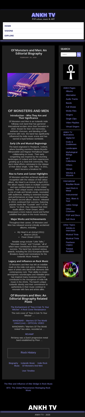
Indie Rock (42, 363)
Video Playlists (72, 122)
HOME (8, 26)
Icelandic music (28, 363)
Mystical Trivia (72, 238)
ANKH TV (43, 14)
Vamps (69, 169)
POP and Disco (73, 215)
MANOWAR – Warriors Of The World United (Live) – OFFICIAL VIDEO (30, 321)
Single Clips (71, 119)
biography (13, 363)
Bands (69, 103)
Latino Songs (72, 205)
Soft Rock (70, 219)
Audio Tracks (72, 99)
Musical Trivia (72, 234)
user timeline (28, 371)
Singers (69, 115)
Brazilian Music (73, 184)
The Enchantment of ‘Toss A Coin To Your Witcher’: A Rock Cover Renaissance (30, 308)
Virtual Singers (72, 126)
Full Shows (71, 107)
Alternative (71, 95)
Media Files (71, 111)
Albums (69, 91)
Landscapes (71, 148)
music (17, 366)
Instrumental (71, 194)
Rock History (28, 352)
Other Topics (69, 225)
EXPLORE (9, 35)
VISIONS (9, 30)
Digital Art (70, 138)
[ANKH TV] (71, 79)
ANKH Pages (69, 88)
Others (69, 165)
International (69, 181)
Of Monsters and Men (32, 366)
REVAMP (29, 334)
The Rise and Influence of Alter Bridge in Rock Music (28, 384)
